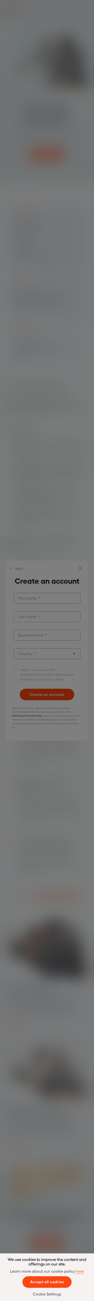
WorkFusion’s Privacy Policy (27, 715)
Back (19, 568)
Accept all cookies (47, 1281)
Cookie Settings (47, 1293)
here (80, 1271)
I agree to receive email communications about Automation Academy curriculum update (47, 674)
